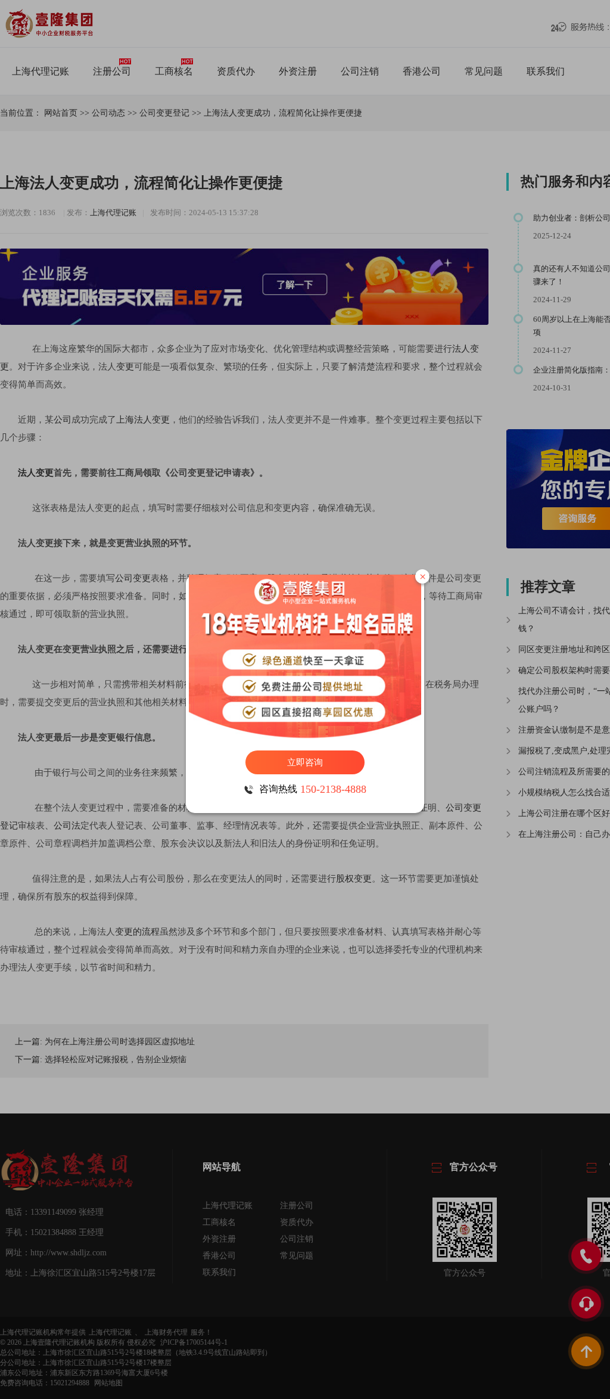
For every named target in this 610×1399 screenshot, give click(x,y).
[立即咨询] (305, 657)
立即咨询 (305, 762)
